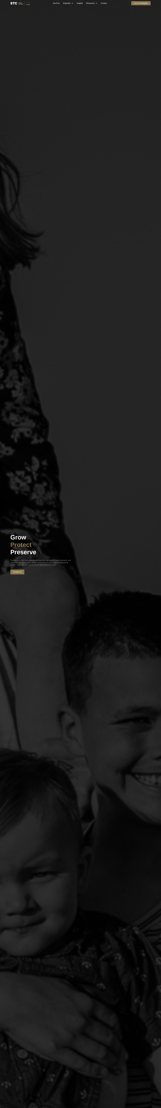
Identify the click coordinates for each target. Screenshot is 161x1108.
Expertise (67, 3)
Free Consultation (141, 3)
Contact (104, 3)
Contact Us (17, 572)
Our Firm (56, 3)
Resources (90, 3)
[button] (68, 3)
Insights (80, 3)
